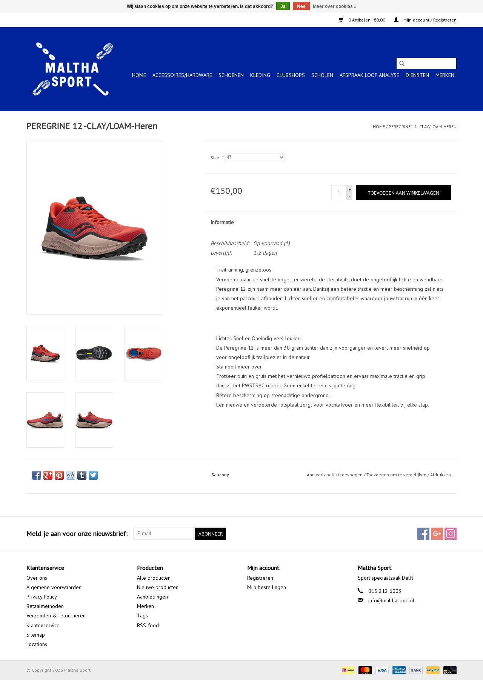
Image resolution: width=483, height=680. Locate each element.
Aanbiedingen (152, 596)
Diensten (417, 75)
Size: (217, 157)
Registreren (260, 577)
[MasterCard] (364, 669)
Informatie (222, 222)
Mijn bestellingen (266, 587)
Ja (283, 6)
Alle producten (154, 577)
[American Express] (398, 669)
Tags (142, 615)
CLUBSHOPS (291, 75)
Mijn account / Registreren (429, 20)
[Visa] (381, 669)
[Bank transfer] (415, 669)
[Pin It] (59, 475)
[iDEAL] (347, 669)
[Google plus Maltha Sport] (437, 534)
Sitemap (35, 634)
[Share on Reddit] (70, 475)
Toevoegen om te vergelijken (397, 474)
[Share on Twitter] (93, 475)
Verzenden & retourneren (56, 615)
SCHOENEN (231, 75)
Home (139, 75)
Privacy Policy (41, 596)
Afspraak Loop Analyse (369, 75)
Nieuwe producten (157, 587)
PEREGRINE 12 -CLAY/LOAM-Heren (423, 126)
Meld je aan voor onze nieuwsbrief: (77, 533)
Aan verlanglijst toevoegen (335, 474)
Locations (36, 644)
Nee (301, 6)
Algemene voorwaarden (54, 587)
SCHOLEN (322, 75)
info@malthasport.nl (391, 600)
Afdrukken (440, 474)
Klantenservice (43, 625)
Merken (444, 75)
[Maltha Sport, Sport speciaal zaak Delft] (72, 69)
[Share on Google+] (47, 475)
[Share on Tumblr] (81, 475)
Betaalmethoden (45, 606)
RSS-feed (148, 625)
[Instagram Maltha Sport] (451, 534)
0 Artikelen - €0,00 (366, 20)
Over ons (36, 577)
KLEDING (260, 75)
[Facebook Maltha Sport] (423, 534)
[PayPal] (432, 669)
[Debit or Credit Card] (449, 669)
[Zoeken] (402, 63)
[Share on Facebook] (36, 475)
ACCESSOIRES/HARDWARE (182, 75)
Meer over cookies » (335, 6)
